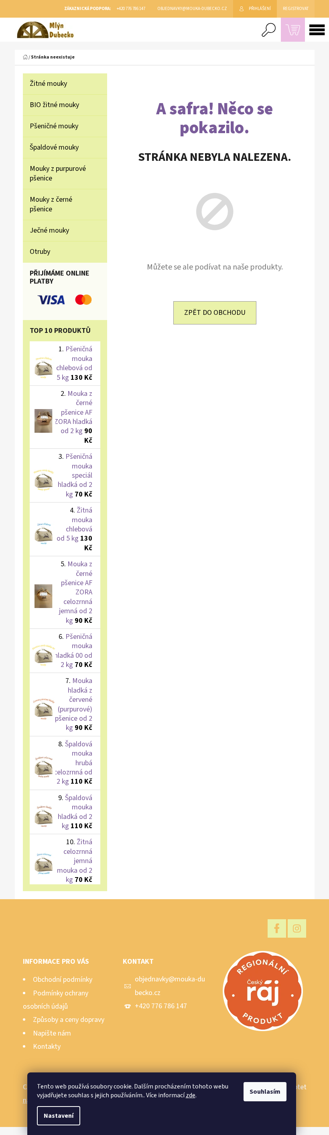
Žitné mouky (48, 84)
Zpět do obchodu (215, 313)
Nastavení (58, 1115)
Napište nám (52, 1033)
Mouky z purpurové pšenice (58, 173)
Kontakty (47, 1047)
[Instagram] (297, 928)
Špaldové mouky (54, 147)
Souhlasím (265, 1091)
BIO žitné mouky (54, 105)
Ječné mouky (49, 230)
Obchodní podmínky (62, 980)
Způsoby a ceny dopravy (68, 1020)
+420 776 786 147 (161, 1006)
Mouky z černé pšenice (51, 204)
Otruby (40, 252)
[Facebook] (277, 928)
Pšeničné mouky (54, 126)
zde (190, 1095)
